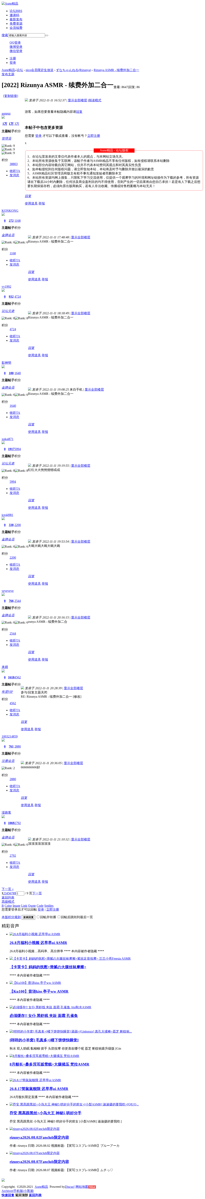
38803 (14, 164)
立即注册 (93, 135)
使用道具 (31, 203)
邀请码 (14, 15)
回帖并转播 (48, 917)
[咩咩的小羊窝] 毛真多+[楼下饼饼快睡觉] (44, 1040)
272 (11, 220)
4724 (17, 296)
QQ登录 (15, 42)
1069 (11, 823)
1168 (17, 220)
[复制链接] (10, 96)
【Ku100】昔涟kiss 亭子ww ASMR (39, 991)
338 (11, 525)
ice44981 (7, 515)
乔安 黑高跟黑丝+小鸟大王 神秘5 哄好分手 (45, 1113)
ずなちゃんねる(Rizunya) (73, 70)
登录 (13, 62)
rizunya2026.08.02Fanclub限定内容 (39, 1137)
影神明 (6, 362)
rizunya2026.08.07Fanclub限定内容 (39, 1162)
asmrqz (6, 113)
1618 (11, 677)
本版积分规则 (11, 917)
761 (11, 746)
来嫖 (5, 667)
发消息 (14, 175)
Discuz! (70, 1186)
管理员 (6, 138)
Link (24, 905)
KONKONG (10, 210)
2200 (17, 525)
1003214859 (10, 736)
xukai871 (7, 439)
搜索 (5, 35)
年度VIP (7, 691)
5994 (17, 449)
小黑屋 (28, 1191)
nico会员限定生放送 (39, 70)
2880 (17, 746)
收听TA (15, 171)
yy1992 (6, 286)
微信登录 (16, 51)
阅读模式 (94, 100)
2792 (17, 823)
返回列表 (8, 897)
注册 (13, 58)
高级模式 (8, 901)
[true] (46, 35)
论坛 (16, 11)
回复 (79, 111)
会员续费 (16, 27)
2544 (17, 601)
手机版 (18, 1191)
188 (11, 373)
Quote (32, 905)
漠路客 (6, 812)
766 (11, 601)
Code (40, 905)
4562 (17, 677)
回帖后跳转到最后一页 (77, 917)
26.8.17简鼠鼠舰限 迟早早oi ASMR (39, 1089)
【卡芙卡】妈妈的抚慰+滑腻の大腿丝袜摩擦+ (48, 967)
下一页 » (8, 889)
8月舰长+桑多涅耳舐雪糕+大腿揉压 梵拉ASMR (49, 1064)
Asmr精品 (8, 70)
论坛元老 (8, 311)
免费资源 (16, 23)
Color (8, 905)
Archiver (7, 1191)
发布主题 (8, 74)
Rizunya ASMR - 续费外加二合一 (116, 70)
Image (16, 905)
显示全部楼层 (77, 100)
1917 (11, 449)
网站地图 (81, 1186)
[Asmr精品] (10, 3)
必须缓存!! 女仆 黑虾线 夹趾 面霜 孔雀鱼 (44, 1016)
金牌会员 (8, 235)
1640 (17, 373)
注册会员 (8, 761)
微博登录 (16, 46)
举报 (41, 203)
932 (11, 296)
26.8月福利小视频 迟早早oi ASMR (38, 943)
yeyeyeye (8, 590)
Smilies (48, 905)
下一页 (37, 893)
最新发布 (16, 19)
